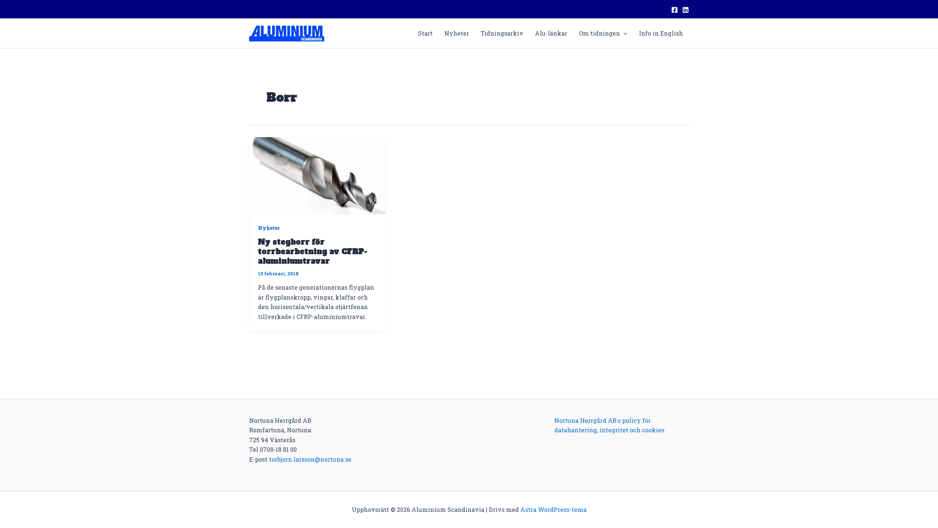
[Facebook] (674, 10)
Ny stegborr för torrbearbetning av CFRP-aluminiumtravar (312, 251)
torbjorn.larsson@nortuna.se (310, 459)
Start (425, 33)
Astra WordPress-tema (553, 509)
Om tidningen (599, 33)
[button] (623, 33)
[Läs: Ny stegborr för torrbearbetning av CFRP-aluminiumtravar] (317, 175)
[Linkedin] (685, 10)
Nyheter (456, 33)
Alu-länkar (551, 33)
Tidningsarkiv (502, 33)
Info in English (661, 33)
